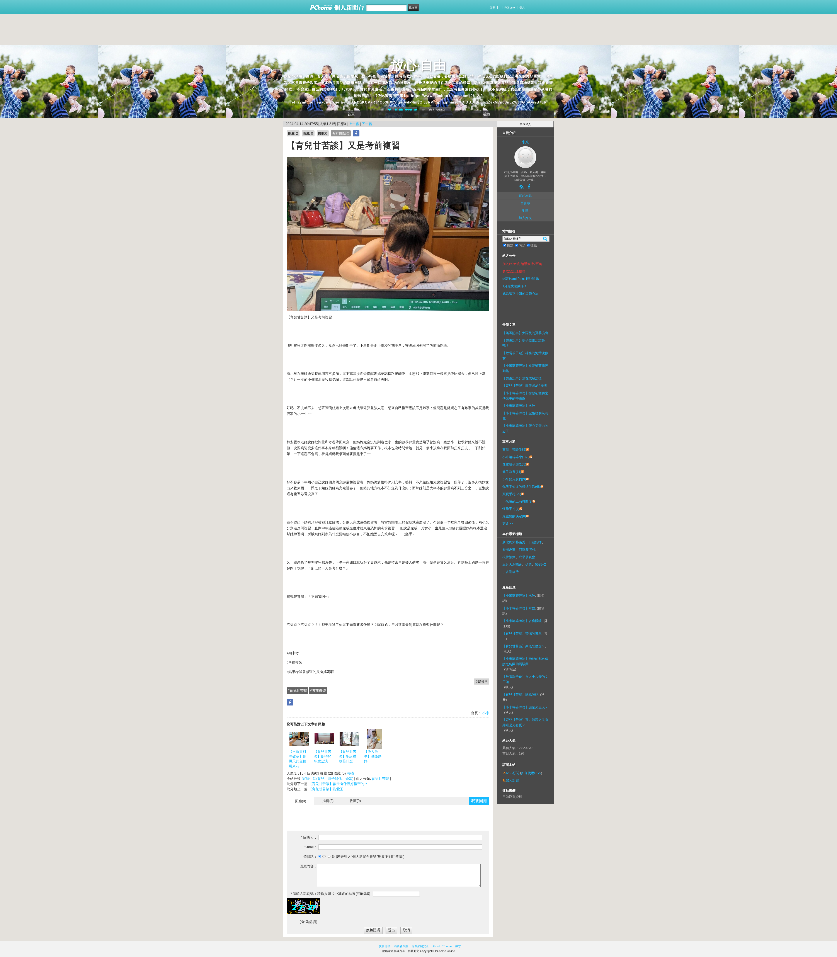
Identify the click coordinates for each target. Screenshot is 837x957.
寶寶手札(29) (511, 494)
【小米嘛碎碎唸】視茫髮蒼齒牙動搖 (525, 368)
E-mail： (310, 847)
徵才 (458, 946)
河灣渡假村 (527, 549)
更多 (507, 523)
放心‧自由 (418, 65)
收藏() (355, 801)
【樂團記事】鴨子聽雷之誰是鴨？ (523, 342)
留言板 (525, 203)
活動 (486, 114)
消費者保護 (401, 946)
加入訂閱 (512, 780)
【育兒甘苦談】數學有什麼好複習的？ (338, 784)
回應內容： (308, 866)
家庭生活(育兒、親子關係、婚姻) (327, 778)
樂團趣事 (508, 549)
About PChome (442, 946)
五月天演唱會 (512, 564)
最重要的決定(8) (514, 516)
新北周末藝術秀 (513, 542)
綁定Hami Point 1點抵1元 (520, 278)
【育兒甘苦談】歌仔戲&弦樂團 (524, 386)
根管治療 (508, 557)
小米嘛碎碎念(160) (515, 457)
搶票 (528, 564)
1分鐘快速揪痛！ (514, 286)
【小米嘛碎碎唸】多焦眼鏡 (522, 621)
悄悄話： (310, 856)
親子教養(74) (511, 472)
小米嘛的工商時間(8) (517, 501)
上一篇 (354, 124)
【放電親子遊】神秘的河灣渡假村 (525, 355)
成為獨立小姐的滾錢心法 (520, 293)
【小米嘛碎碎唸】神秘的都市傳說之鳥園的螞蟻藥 (525, 661)
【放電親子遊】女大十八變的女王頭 (525, 679)
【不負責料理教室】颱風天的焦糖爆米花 (297, 759)
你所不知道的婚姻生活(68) (521, 486)
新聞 (492, 7)
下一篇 (367, 124)
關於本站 (525, 195)
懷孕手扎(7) (510, 509)
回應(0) (300, 801)
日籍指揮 (535, 542)
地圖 (525, 210)
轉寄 (350, 773)
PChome (509, 7)
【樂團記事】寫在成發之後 (522, 378)
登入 (522, 7)
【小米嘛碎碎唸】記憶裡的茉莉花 (525, 415)
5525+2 (540, 564)
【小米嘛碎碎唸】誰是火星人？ (525, 707)
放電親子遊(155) (514, 464)
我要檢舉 (481, 681)
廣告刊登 (384, 946)
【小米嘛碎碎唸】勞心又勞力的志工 (525, 428)
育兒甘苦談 (380, 778)
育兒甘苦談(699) (514, 449)
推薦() (327, 801)
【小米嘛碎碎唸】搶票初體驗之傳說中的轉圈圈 (525, 395)
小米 (485, 713)
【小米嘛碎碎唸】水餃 (518, 406)
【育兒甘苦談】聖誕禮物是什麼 (347, 756)
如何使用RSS (531, 773)
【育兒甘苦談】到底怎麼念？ (523, 646)
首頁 (351, 114)
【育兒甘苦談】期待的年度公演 (322, 756)
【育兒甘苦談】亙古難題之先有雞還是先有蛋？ (525, 722)
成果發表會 (527, 557)
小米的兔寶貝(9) (514, 479)
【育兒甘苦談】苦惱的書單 (522, 633)
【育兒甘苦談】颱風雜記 (520, 694)
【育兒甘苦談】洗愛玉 (325, 789)
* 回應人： (309, 837)
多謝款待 (512, 572)
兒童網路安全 (420, 946)
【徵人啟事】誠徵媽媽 (372, 756)
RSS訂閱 (512, 773)
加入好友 (525, 218)
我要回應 (479, 801)
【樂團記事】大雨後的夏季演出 (525, 333)
